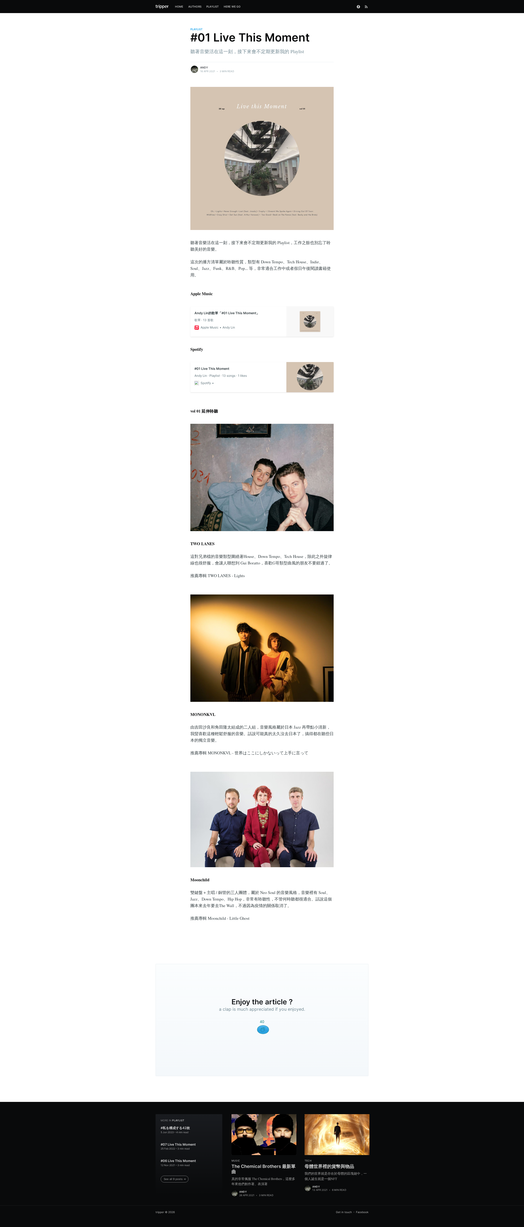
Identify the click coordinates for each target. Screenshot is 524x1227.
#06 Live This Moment (178, 1161)
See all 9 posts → (175, 1179)
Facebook (362, 1212)
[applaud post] (263, 1029)
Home (179, 6)
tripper (160, 1212)
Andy (204, 67)
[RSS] (366, 6)
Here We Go (232, 6)
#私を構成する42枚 (175, 1128)
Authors (194, 6)
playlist (196, 29)
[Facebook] (359, 6)
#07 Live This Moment (178, 1144)
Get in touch (344, 1212)
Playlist (212, 6)
